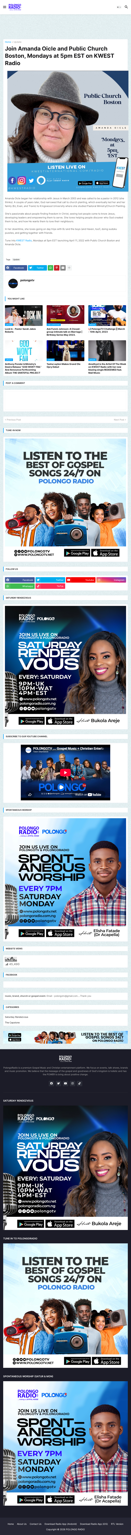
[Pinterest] (56, 268)
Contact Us (35, 1524)
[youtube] (65, 1083)
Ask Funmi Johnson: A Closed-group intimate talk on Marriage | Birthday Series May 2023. (64, 332)
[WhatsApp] (50, 268)
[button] (4, 7)
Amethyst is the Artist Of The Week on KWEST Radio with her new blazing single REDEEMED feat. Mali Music (107, 368)
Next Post (119, 419)
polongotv (27, 280)
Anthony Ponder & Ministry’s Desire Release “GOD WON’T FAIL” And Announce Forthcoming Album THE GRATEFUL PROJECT (23, 368)
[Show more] (69, 268)
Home (8, 42)
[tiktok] (79, 1083)
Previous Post (14, 419)
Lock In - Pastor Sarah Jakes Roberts (20, 330)
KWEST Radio (24, 240)
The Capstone (12, 1022)
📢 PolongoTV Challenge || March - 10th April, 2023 (106, 330)
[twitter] (58, 1083)
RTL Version (117, 1524)
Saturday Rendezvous (16, 1017)
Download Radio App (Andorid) (61, 1524)
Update (17, 42)
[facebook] (51, 1083)
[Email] (63, 268)
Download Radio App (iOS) (94, 1524)
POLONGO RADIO (75, 1529)
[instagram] (72, 1083)
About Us (22, 1524)
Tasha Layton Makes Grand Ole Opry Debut (63, 365)
